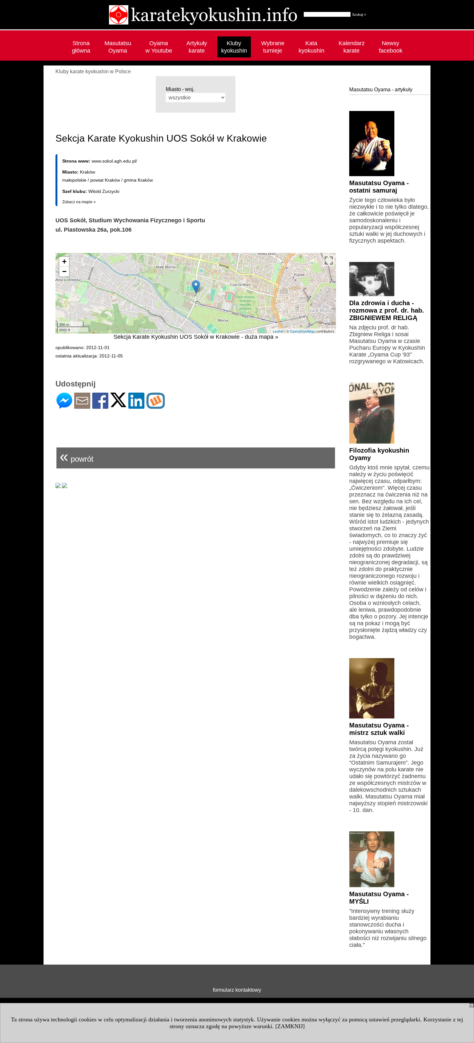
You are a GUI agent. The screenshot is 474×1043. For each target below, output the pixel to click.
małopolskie (74, 180)
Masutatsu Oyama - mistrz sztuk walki (379, 729)
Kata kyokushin (311, 47)
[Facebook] (100, 406)
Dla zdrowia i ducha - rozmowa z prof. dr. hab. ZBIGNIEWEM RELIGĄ (386, 310)
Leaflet (278, 331)
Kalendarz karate (352, 47)
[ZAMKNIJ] (290, 1026)
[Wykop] (155, 406)
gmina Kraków (138, 180)
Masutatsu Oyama (117, 47)
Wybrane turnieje (272, 47)
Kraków (87, 172)
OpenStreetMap (302, 331)
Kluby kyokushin (234, 47)
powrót (77, 456)
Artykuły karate (196, 47)
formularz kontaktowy (237, 990)
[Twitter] (118, 404)
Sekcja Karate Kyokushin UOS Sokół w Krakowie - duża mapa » (196, 337)
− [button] (64, 271)
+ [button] (64, 261)
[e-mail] (82, 406)
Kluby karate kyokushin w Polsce (93, 71)
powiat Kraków (105, 180)
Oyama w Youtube (158, 47)
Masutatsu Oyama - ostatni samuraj (379, 186)
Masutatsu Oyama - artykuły (380, 89)
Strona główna (81, 47)
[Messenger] (64, 406)
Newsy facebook (390, 47)
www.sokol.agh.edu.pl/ (114, 161)
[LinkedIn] (136, 406)
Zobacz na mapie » (79, 202)
